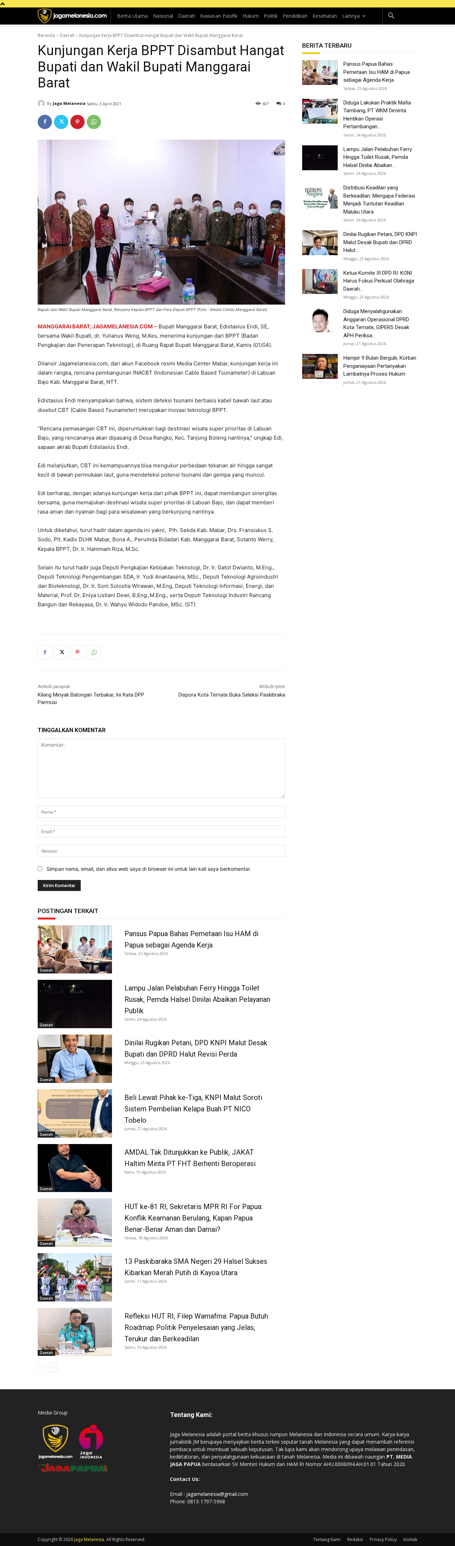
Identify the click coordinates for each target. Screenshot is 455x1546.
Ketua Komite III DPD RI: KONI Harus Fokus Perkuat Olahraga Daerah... (378, 281)
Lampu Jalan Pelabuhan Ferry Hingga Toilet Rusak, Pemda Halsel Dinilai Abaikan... (377, 157)
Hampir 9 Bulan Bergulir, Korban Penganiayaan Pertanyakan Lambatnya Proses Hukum (379, 366)
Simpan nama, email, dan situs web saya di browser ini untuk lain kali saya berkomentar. (149, 869)
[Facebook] (45, 122)
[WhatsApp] (94, 122)
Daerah (67, 35)
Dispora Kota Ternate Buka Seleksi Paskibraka (231, 695)
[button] (391, 16)
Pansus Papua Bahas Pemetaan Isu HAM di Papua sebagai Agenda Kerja (376, 72)
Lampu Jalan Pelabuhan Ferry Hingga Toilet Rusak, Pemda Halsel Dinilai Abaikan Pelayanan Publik (197, 999)
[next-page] (53, 1367)
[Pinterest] (77, 122)
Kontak (410, 1539)
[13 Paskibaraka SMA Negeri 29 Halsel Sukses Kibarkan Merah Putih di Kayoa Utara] (75, 1277)
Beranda (46, 35)
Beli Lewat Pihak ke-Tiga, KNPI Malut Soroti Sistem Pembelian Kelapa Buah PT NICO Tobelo (193, 1108)
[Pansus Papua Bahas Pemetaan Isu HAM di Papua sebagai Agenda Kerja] (75, 949)
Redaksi (355, 1539)
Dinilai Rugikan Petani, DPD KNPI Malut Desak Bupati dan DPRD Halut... (380, 242)
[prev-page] (42, 1367)
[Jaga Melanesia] (42, 103)
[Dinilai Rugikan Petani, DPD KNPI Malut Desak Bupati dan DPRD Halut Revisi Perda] (75, 1059)
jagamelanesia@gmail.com (217, 1494)
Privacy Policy (383, 1539)
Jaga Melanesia (69, 103)
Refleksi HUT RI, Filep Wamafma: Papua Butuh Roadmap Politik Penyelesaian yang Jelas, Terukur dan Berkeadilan (196, 1327)
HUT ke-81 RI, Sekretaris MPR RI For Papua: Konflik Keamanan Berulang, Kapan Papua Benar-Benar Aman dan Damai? (193, 1218)
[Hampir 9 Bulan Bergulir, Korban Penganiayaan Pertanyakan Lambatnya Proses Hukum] (320, 366)
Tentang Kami (327, 1539)
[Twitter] (61, 122)
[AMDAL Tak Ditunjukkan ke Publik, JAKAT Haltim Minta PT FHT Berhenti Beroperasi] (75, 1168)
